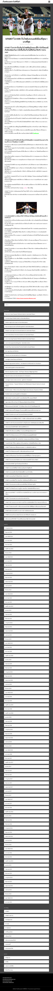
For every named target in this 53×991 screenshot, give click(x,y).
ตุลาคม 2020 (8, 659)
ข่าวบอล (7, 923)
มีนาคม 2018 (8, 746)
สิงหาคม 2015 (8, 873)
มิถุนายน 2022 (8, 577)
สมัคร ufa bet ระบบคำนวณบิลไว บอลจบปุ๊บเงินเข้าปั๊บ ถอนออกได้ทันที (21, 398)
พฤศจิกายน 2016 (9, 811)
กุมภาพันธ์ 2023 (9, 557)
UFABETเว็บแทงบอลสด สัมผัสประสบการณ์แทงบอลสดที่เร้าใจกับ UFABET (21, 459)
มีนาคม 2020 (8, 688)
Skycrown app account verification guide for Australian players (19, 326)
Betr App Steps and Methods (11, 351)
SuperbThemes (36, 988)
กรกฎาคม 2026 (8, 528)
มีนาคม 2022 (8, 589)
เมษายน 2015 (8, 889)
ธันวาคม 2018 (8, 709)
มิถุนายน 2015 (8, 881)
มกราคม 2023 (8, 561)
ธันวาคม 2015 (8, 856)
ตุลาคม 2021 (8, 610)
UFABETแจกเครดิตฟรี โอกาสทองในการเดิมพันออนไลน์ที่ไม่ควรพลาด (21, 480)
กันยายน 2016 (8, 820)
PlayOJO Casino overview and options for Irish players (18, 375)
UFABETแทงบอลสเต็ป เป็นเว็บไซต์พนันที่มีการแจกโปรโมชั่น (18, 472)
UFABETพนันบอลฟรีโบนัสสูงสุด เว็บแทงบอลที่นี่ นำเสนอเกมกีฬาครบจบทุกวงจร (23, 410)
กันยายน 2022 (8, 565)
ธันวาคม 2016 (8, 807)
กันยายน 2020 (8, 663)
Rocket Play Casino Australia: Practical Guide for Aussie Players (20, 347)
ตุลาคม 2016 (8, 815)
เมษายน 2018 (8, 741)
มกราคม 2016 (8, 852)
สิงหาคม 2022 (8, 569)
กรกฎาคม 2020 (8, 672)
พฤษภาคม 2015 (9, 885)
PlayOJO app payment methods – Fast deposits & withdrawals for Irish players (23, 363)
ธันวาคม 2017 (8, 758)
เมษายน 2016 (8, 840)
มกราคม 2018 (8, 754)
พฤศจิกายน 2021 (9, 606)
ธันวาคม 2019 (8, 700)
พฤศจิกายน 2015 (9, 861)
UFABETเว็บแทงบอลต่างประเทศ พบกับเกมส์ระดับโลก (17, 498)
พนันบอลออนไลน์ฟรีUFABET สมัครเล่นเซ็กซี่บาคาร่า (17, 426)
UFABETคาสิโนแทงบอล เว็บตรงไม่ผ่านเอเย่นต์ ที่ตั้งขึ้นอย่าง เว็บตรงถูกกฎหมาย (23, 455)
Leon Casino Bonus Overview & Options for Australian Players (19, 334)
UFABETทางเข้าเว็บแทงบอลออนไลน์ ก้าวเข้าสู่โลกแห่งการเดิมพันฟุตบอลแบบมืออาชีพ (24, 422)
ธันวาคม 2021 (8, 602)
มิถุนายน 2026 (8, 532)
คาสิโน (25, 187)
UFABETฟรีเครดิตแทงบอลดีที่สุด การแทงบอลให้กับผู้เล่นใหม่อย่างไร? (20, 430)
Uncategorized (8, 919)
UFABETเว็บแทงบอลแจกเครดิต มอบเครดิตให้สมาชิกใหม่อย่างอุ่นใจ (20, 484)
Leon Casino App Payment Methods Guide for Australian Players (20, 338)
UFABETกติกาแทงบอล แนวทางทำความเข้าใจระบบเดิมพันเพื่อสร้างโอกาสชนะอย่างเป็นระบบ (26, 502)
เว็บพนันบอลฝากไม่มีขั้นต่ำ (11, 2)
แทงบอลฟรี (7, 944)
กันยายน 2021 (8, 614)
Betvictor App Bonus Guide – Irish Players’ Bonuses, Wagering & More (21, 371)
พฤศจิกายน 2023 (9, 548)
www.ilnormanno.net (7, 977)
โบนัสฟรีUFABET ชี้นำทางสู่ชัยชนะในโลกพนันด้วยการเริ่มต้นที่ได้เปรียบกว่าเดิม (23, 443)
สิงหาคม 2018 (8, 725)
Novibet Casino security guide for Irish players (16, 393)
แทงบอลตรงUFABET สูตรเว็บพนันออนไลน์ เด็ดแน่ (16, 463)
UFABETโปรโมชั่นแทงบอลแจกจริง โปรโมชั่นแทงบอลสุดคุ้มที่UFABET (21, 435)
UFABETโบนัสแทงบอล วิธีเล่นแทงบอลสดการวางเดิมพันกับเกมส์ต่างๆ (20, 447)
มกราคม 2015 (8, 902)
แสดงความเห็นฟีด (9, 966)
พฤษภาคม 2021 (9, 630)
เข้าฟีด (6, 961)
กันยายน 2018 (8, 721)
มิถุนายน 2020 (8, 676)
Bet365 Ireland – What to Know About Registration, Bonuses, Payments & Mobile (24, 389)
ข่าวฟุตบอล (8, 927)
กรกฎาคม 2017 (8, 778)
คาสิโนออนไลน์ (8, 932)
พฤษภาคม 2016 (9, 836)
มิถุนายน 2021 (8, 626)
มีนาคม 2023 (8, 552)
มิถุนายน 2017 (8, 783)
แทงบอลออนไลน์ (9, 948)
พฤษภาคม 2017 (9, 787)
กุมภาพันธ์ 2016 (9, 848)
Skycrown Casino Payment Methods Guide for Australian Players (20, 314)
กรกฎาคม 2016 (8, 828)
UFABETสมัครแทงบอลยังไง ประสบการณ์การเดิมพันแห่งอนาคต (19, 510)
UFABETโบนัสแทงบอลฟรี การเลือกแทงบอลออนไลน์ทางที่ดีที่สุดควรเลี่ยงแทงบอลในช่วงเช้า (25, 506)
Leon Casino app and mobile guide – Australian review (17, 342)
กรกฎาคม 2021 (8, 622)
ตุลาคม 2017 (8, 766)
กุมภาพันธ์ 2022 (9, 594)
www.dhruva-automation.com (9, 979)
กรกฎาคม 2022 (8, 573)
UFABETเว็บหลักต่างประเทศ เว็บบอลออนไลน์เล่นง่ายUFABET (19, 414)
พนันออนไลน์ (8, 936)
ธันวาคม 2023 (8, 544)
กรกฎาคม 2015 (8, 877)
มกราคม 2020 (8, 696)
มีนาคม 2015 (8, 893)
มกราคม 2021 (8, 647)
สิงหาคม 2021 (8, 618)
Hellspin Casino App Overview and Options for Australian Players (20, 330)
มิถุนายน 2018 (8, 733)
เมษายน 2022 (8, 585)
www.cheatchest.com (7, 980)
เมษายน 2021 (8, 635)
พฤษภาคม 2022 (9, 581)
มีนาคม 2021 (8, 639)
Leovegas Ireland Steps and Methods (13, 359)
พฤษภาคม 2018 (9, 737)
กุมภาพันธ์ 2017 (9, 799)
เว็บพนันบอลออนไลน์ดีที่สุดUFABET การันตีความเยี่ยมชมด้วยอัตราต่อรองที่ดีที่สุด (23, 418)
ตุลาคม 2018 (8, 717)
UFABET (7, 911)
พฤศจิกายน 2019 (9, 704)
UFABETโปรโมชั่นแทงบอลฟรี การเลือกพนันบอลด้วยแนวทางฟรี (19, 451)
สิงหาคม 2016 (8, 824)
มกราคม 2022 (8, 598)
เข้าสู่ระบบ (7, 957)
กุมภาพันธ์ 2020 (9, 692)
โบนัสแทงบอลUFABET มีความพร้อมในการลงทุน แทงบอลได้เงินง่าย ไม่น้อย (22, 439)
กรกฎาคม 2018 (8, 729)
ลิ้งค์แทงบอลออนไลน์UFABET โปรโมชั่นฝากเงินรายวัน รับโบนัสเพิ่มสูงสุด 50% (22, 406)
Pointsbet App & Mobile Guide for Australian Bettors (17, 318)
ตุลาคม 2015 (8, 865)
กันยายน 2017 (8, 770)
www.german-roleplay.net (8, 982)
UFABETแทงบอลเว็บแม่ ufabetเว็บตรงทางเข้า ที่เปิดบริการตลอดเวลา (20, 514)
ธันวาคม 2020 (8, 651)
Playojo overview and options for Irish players (16, 355)
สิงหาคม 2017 (8, 774)
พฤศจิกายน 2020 (9, 655)
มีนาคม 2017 (8, 795)
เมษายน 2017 (8, 791)
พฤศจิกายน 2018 (9, 713)
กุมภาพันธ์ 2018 (9, 750)
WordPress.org (8, 970)
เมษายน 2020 (8, 684)
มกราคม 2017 (8, 803)
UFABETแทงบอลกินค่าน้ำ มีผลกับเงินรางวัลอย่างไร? (17, 476)
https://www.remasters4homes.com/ (26, 298)
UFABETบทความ (9, 915)
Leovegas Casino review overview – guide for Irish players (18, 379)
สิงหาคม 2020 (8, 667)
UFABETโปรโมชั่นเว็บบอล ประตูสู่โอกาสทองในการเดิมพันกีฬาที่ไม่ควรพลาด (22, 488)
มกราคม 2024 (8, 540)
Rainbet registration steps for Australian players (16, 322)
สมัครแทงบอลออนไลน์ (10, 940)
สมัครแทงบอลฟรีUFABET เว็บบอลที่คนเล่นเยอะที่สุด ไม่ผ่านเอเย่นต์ (20, 518)
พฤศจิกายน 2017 (9, 762)
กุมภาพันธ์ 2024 (9, 536)
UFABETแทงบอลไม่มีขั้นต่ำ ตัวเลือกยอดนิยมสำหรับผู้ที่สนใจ (18, 467)
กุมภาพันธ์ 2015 (9, 898)
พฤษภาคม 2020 (9, 680)
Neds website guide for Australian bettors (15, 367)
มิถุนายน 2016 (8, 832)
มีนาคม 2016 (8, 844)
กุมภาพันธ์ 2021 (9, 643)
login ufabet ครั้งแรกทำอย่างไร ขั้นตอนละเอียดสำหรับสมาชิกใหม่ (20, 402)
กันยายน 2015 (8, 869)
